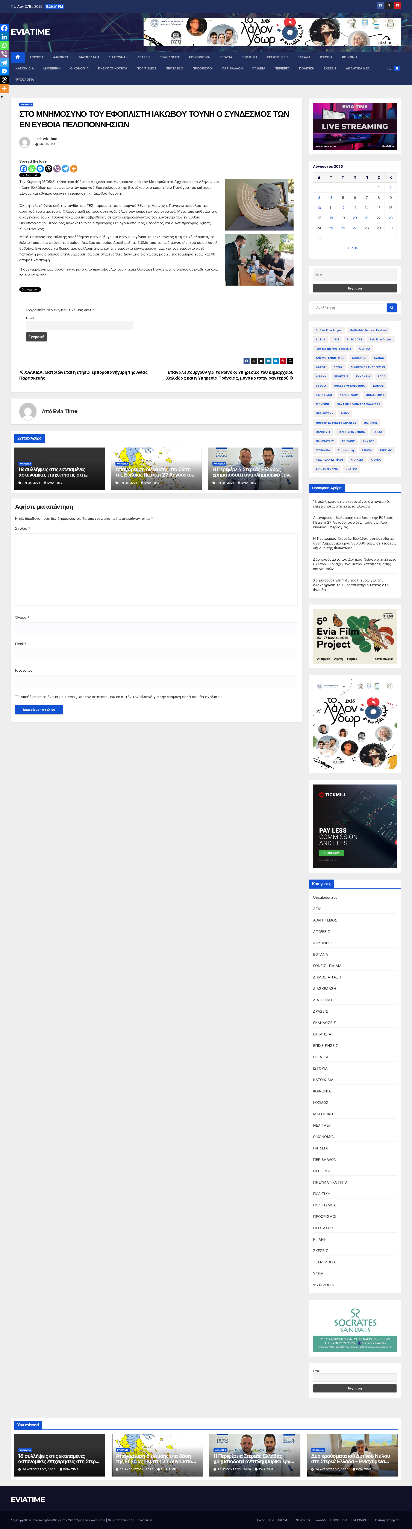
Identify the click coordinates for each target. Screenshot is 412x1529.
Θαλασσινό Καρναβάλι (349, 385)
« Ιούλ (352, 248)
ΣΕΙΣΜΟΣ (348, 441)
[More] (73, 168)
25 (331, 228)
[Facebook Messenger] (40, 168)
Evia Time (49, 139)
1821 (336, 339)
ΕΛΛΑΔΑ (304, 57)
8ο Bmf (320, 339)
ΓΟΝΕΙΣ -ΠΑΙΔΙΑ (327, 966)
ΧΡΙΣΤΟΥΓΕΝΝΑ (327, 469)
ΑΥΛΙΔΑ (379, 358)
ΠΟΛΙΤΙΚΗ (306, 68)
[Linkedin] (4, 36)
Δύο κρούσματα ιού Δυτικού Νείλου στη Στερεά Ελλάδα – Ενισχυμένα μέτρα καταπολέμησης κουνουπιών (355, 564)
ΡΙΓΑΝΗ (320, 1239)
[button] (389, 68)
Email (30, 318)
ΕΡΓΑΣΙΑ (226, 57)
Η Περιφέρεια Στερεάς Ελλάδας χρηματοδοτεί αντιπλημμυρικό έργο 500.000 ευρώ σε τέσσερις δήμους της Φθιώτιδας (355, 543)
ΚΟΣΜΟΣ (321, 1102)
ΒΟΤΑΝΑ (320, 954)
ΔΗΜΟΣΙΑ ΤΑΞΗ (327, 977)
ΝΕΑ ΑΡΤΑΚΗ (324, 413)
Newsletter (303, 1520)
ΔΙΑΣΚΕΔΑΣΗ (89, 57)
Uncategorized (325, 897)
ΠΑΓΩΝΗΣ (371, 422)
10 (319, 208)
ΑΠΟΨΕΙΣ (36, 57)
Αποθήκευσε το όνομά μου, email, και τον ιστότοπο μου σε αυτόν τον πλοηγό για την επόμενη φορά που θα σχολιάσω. (122, 697)
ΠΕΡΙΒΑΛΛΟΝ (232, 68)
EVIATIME (30, 31)
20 (355, 218)
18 (331, 218)
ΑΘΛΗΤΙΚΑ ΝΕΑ (358, 68)
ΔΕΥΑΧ (338, 367)
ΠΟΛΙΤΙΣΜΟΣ (146, 68)
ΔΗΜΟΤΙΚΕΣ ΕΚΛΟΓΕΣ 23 (367, 367)
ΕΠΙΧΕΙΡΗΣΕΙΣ (277, 57)
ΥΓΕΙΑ (318, 1273)
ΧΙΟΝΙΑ (376, 459)
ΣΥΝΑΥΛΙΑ (323, 450)
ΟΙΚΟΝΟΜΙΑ (79, 68)
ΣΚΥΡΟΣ (368, 441)
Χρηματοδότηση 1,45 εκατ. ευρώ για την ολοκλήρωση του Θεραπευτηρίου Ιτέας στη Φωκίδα (351, 585)
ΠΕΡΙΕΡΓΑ (282, 68)
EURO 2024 (354, 339)
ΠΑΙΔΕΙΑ (258, 68)
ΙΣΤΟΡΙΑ (326, 57)
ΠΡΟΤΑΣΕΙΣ (174, 68)
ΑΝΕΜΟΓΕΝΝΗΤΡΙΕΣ (330, 358)
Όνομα (22, 617)
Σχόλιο (22, 528)
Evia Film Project (381, 339)
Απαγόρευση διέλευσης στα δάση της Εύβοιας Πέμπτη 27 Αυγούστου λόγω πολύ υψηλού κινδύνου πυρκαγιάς (353, 522)
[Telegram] (65, 168)
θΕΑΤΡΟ (351, 469)
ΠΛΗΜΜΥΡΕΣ (325, 441)
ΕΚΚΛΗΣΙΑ (250, 57)
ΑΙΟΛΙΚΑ (364, 348)
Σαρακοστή (346, 450)
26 (343, 228)
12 (343, 208)
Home (261, 1520)
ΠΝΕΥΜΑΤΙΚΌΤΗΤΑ (112, 68)
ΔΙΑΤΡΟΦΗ (117, 57)
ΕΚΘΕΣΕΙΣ (341, 376)
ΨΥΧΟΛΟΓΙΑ (24, 80)
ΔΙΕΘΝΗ (321, 376)
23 (391, 218)
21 (366, 218)
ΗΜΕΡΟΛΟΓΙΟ (360, 1520)
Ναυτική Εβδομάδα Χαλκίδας (336, 422)
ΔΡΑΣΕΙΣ (143, 57)
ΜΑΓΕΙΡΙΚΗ (52, 68)
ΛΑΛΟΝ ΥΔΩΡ (349, 395)
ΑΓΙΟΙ (318, 909)
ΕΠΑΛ (381, 376)
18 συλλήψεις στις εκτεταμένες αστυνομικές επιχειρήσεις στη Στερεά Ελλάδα (51, 474)
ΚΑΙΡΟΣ (378, 385)
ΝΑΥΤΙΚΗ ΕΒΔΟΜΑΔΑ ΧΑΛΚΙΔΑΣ (358, 404)
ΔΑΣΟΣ (321, 367)
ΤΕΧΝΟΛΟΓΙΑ (324, 1262)
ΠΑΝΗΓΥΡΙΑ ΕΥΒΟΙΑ (351, 432)
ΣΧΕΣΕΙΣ (330, 68)
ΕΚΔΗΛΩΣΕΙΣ (170, 57)
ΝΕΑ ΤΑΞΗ (322, 1125)
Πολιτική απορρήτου (387, 1520)
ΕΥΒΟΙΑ (321, 385)
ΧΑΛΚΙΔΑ (357, 459)
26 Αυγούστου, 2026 (39, 1469)
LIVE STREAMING (280, 1520)
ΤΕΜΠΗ (367, 450)
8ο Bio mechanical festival (368, 330)
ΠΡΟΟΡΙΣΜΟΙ (203, 68)
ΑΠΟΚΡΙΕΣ (359, 358)
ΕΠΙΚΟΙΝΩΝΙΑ (199, 57)
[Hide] (1, 96)
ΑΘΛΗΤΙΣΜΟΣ (325, 920)
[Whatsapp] (32, 168)
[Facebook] (23, 168)
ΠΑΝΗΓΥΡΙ (323, 432)
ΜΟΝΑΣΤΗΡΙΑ (375, 395)
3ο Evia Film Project (329, 330)
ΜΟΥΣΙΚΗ (322, 404)
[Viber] (57, 168)
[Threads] (48, 168)
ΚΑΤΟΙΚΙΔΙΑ (24, 68)
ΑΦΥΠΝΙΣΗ (61, 57)
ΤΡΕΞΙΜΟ (385, 450)
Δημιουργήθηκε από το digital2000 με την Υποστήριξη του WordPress (58, 1520)
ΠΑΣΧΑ (377, 432)
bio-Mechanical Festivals (333, 348)
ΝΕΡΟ (345, 413)
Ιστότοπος (24, 670)
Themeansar (143, 1520)
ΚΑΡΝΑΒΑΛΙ (324, 395)
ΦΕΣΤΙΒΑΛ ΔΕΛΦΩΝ (329, 459)
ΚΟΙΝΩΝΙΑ (350, 57)
